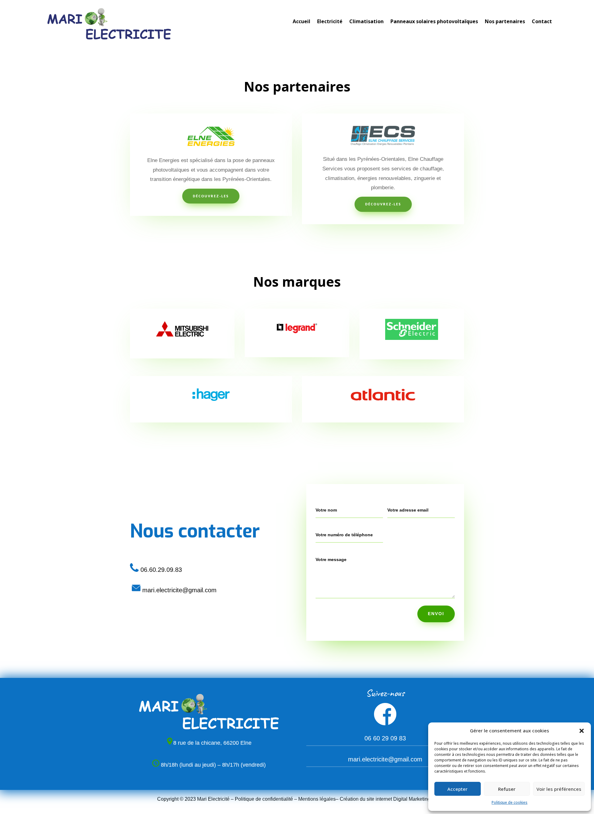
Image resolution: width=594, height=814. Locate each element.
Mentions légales (317, 799)
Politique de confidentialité (264, 799)
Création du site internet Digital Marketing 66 (388, 799)
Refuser (506, 789)
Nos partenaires (505, 22)
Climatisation (366, 22)
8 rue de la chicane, (198, 743)
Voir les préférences (558, 789)
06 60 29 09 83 (385, 738)
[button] (582, 731)
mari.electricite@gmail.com (385, 759)
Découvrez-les (211, 196)
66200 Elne (237, 743)
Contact (542, 22)
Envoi (436, 613)
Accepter (457, 789)
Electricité (329, 22)
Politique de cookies (509, 802)
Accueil (301, 22)
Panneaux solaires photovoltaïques (434, 22)
